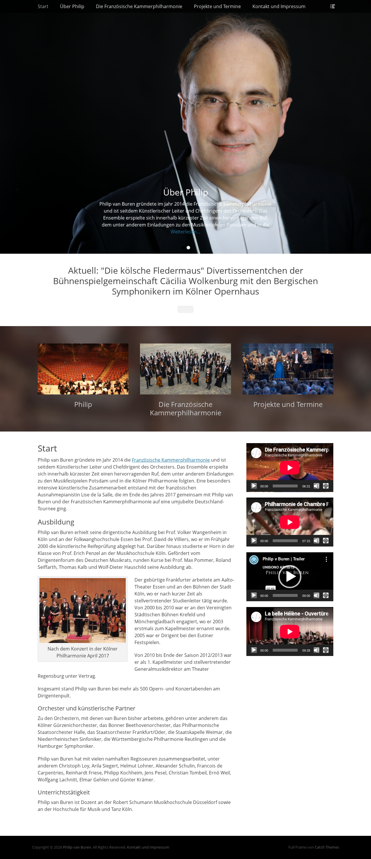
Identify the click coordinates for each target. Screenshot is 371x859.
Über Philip (72, 6)
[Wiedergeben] (254, 486)
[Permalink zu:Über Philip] (185, 127)
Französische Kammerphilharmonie (171, 460)
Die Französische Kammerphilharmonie (139, 6)
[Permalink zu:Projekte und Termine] (288, 368)
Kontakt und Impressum (278, 6)
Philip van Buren (77, 847)
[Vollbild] (326, 486)
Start (43, 6)
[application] (289, 467)
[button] (289, 576)
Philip (83, 404)
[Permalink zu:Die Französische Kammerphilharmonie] (185, 368)
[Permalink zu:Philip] (83, 368)
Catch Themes (327, 847)
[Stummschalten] (316, 486)
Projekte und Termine (217, 6)
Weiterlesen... (185, 232)
